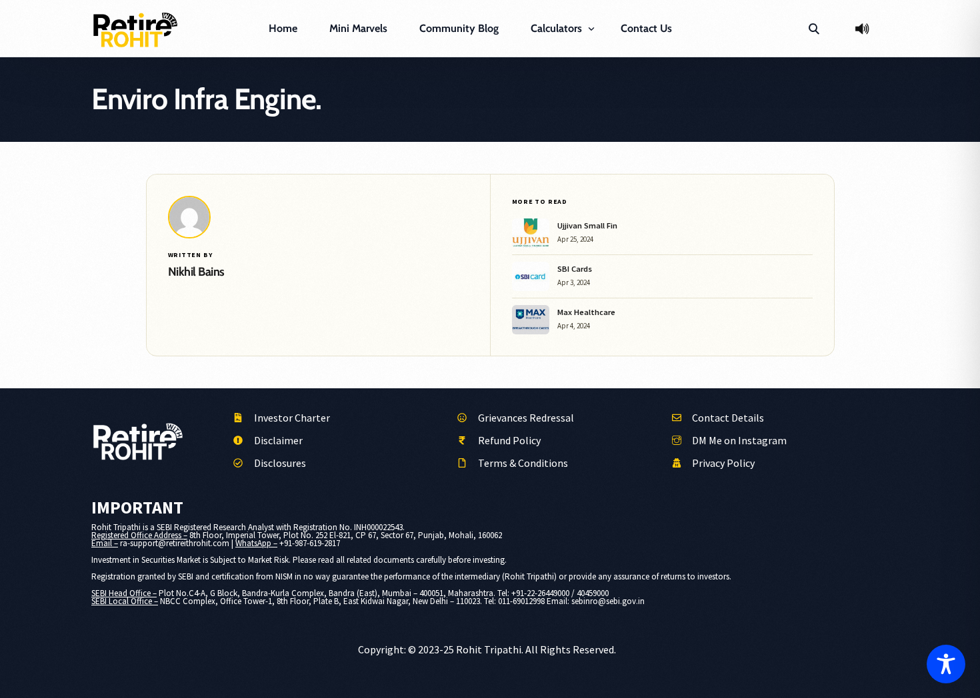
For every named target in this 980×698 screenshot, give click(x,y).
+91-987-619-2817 (309, 543)
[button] (814, 28)
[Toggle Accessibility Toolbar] (946, 664)
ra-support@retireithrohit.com (174, 543)
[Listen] (862, 28)
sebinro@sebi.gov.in (608, 601)
